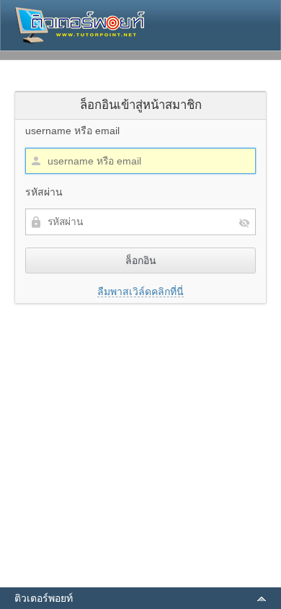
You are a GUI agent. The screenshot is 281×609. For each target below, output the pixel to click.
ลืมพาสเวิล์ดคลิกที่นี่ (140, 291)
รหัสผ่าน (44, 192)
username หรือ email (72, 130)
